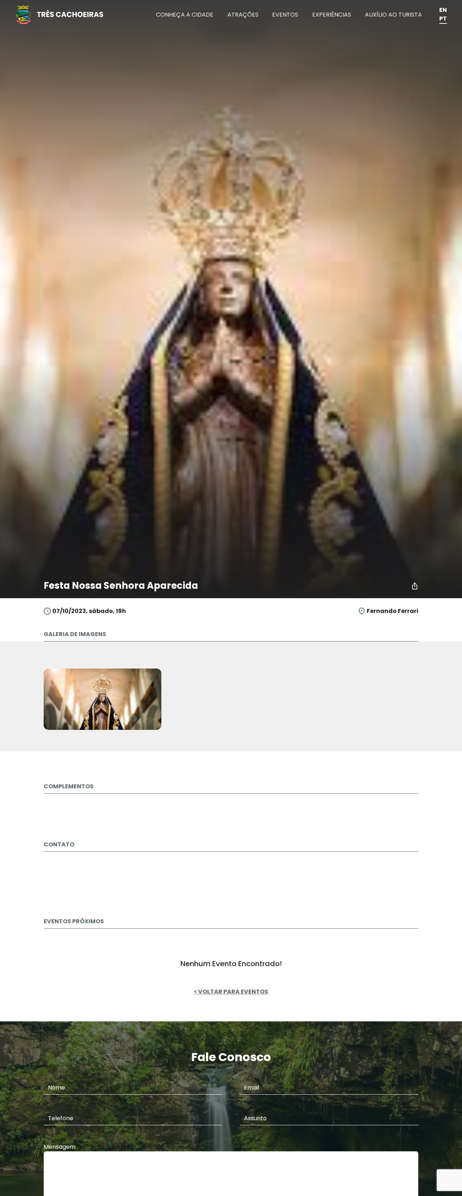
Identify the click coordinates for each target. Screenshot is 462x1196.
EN (443, 10)
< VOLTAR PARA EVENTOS (231, 991)
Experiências (331, 14)
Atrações (242, 14)
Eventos (285, 14)
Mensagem (59, 1147)
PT (443, 18)
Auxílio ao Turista (393, 14)
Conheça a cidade (184, 14)
